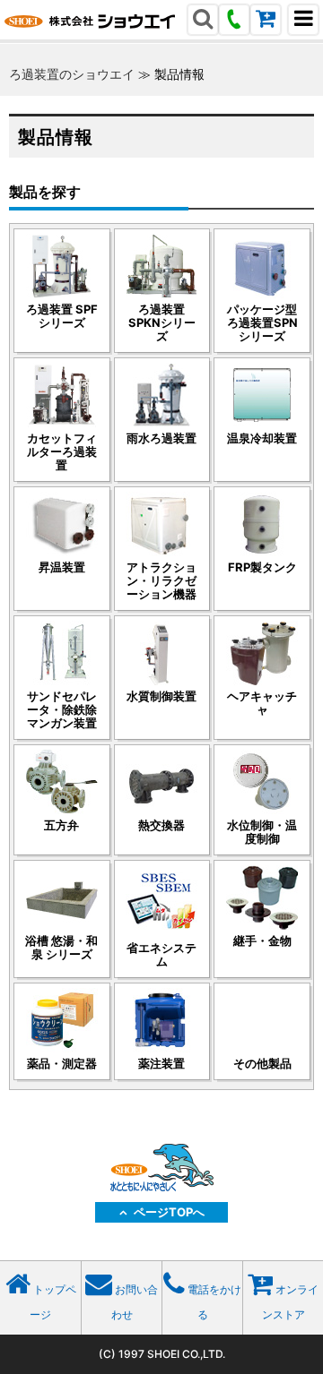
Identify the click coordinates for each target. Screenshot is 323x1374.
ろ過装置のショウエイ (72, 74)
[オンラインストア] (265, 21)
